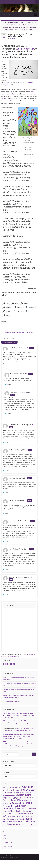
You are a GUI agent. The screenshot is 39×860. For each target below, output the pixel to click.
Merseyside (27, 811)
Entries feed (6, 839)
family (12, 798)
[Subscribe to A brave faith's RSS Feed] (2, 1)
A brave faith (5, 15)
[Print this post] (36, 39)
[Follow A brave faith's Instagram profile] (8, 1)
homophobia (26, 802)
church (24, 789)
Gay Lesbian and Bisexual (14, 800)
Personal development (24, 813)
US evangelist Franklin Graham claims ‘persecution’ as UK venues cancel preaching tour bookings (20, 23)
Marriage (6, 811)
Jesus (5, 806)
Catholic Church (17, 787)
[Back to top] (34, 855)
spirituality (29, 821)
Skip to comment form (9, 342)
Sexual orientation (13, 821)
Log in (4, 835)
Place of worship (11, 816)
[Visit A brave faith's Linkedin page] (11, 1)
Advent (5, 787)
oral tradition (7, 332)
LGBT (10, 805)
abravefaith (12, 38)
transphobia (15, 824)
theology (7, 824)
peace (15, 813)
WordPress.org (7, 846)
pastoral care (8, 813)
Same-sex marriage (15, 819)
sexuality (28, 818)
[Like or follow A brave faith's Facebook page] (5, 1)
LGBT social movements (15, 807)
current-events (24, 794)
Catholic (9, 787)
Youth (29, 824)
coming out (7, 795)
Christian (28, 786)
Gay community (25, 797)
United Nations (16, 332)
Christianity (8, 790)
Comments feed (7, 842)
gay (15, 798)
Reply (31, 347)
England (6, 797)
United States (23, 824)
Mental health (15, 811)
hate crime (17, 803)
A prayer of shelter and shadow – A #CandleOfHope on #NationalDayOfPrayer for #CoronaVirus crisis (19, 28)
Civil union (28, 792)
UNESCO (8, 82)
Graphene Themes (14, 857)
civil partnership (19, 792)
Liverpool (20, 808)
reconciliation (22, 816)
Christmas (16, 790)
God (12, 802)
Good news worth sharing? (11, 701)
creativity (14, 795)
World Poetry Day (25, 48)
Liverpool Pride (31, 809)
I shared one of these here (9, 101)
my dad (6, 98)
